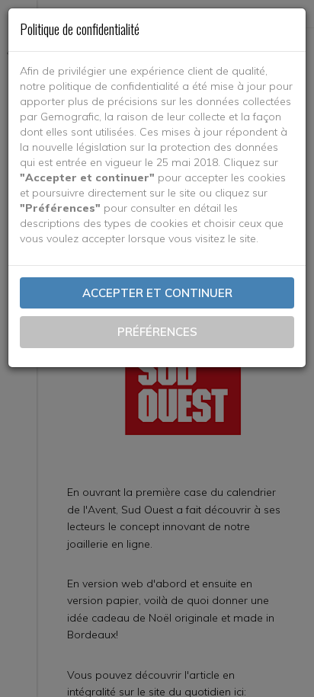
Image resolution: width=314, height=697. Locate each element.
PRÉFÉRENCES (157, 332)
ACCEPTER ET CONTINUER (157, 293)
